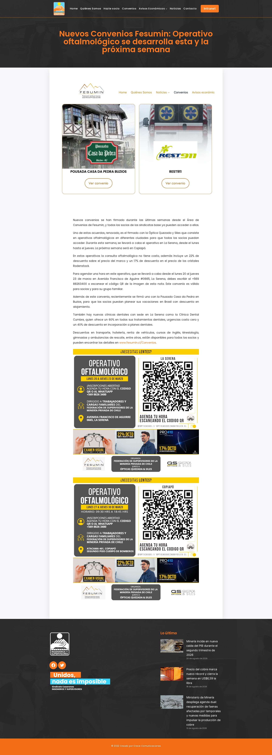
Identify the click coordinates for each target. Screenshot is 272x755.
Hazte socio (111, 8)
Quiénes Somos (90, 8)
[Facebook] (53, 665)
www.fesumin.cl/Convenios (137, 342)
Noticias (175, 8)
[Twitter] (62, 665)
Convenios (129, 8)
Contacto (190, 8)
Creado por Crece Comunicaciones (140, 745)
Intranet (210, 8)
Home (74, 8)
